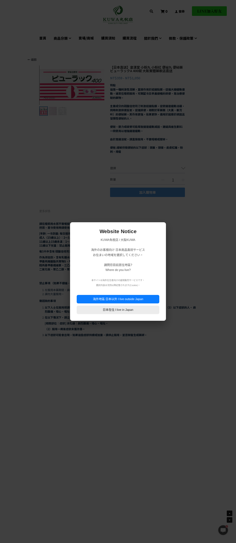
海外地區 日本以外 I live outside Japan (118, 299)
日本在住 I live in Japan (118, 309)
